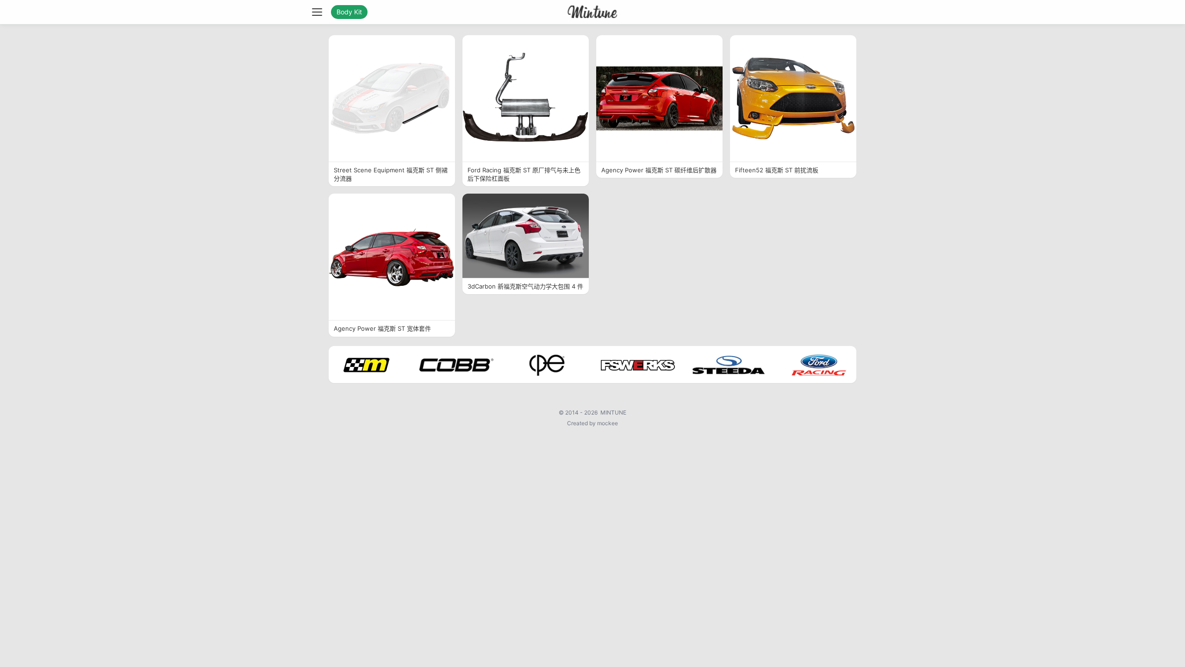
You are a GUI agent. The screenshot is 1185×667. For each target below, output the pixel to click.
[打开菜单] (317, 12)
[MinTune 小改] (592, 12)
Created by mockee (592, 423)
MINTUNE (613, 412)
